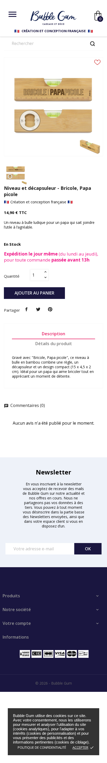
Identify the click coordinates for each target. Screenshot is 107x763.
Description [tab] (53, 334)
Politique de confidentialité (42, 747)
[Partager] (26, 309)
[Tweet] (38, 309)
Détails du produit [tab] (53, 343)
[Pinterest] (50, 309)
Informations (16, 637)
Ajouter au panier (34, 293)
